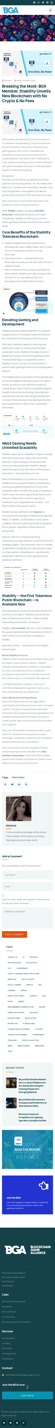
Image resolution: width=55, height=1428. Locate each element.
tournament (38, 1035)
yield (10, 1051)
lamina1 (33, 996)
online (42, 1007)
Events (29, 985)
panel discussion (16, 1012)
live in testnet (18, 628)
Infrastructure (28, 80)
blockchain (31, 963)
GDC (40, 985)
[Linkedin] (17, 1422)
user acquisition (30, 1040)
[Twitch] (23, 1422)
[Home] (27, 1250)
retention (12, 1023)
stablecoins (29, 1023)
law (44, 996)
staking (39, 1029)
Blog (19, 80)
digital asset (28, 979)
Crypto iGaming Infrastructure (23, 974)
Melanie (8, 80)
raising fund (14, 1018)
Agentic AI (13, 957)
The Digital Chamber (17, 1035)
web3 (10, 1046)
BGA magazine (14, 963)
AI (24, 957)
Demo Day (12, 979)
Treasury (12, 1040)
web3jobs (39, 1046)
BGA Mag (34, 957)
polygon (34, 1012)
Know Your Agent (16, 996)
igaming (11, 990)
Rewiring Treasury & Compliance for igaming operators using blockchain (32, 1117)
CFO (9, 968)
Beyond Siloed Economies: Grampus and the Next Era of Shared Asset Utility (33, 1102)
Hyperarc (38, 511)
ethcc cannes (14, 985)
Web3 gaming (18, 777)
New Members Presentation (21, 1007)
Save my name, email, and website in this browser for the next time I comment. (26, 901)
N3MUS (21, 1001)
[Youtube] (10, 1422)
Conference (22, 968)
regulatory (31, 1018)
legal (10, 1001)
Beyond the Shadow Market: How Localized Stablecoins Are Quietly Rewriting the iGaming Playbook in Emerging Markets (33, 1086)
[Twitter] (4, 1422)
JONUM (24, 990)
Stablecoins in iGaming (19, 1029)
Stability (11, 210)
